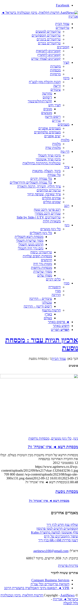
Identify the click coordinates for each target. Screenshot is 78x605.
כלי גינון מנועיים (61, 438)
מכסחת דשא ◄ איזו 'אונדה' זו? (53, 447)
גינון (75, 438)
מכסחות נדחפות (38, 438)
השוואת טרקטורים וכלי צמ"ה (50, 584)
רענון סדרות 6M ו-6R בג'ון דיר (58, 540)
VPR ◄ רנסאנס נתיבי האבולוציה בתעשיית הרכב (36, 588)
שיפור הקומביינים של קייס (61, 536)
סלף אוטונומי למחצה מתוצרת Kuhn (54, 532)
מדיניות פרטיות (68, 565)
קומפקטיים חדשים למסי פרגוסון (57, 528)
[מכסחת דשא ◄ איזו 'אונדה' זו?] (39, 405)
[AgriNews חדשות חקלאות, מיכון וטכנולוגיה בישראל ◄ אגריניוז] (39, 14)
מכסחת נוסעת (66, 491)
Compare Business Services (50, 580)
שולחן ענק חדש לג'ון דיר (62, 524)
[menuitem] (34, 24)
